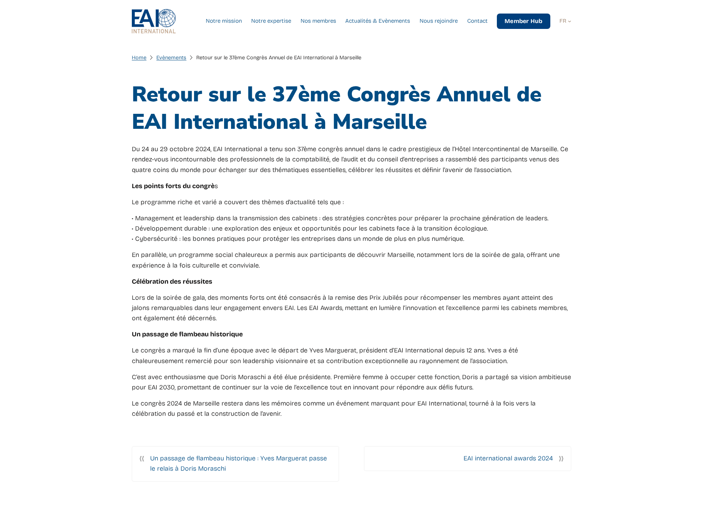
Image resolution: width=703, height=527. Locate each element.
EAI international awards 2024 (508, 458)
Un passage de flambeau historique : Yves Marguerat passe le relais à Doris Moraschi (238, 463)
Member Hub (523, 21)
